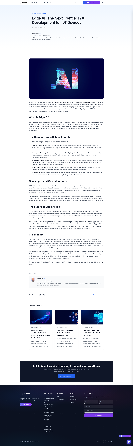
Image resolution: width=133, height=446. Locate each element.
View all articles (97, 295)
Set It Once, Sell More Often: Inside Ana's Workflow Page (65, 332)
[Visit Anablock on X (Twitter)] (100, 441)
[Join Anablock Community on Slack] (112, 441)
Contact (77, 2)
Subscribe (99, 415)
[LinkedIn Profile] (40, 33)
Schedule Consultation (90, 2)
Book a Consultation (65, 376)
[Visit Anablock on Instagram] (104, 441)
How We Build (47, 2)
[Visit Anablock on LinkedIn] (108, 441)
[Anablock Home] (24, 3)
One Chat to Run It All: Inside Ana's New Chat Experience (91, 332)
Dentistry (44, 13)
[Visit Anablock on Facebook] (97, 441)
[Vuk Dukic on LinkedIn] (44, 278)
